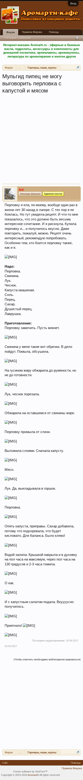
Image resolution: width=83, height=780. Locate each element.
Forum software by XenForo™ (30, 771)
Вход (73, 3)
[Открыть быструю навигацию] (77, 67)
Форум (10, 32)
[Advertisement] (41, 140)
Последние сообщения (17, 38)
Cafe (5, 762)
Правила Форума (32, 32)
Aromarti (32, 775)
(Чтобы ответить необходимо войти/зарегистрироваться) (47, 659)
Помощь (54, 32)
